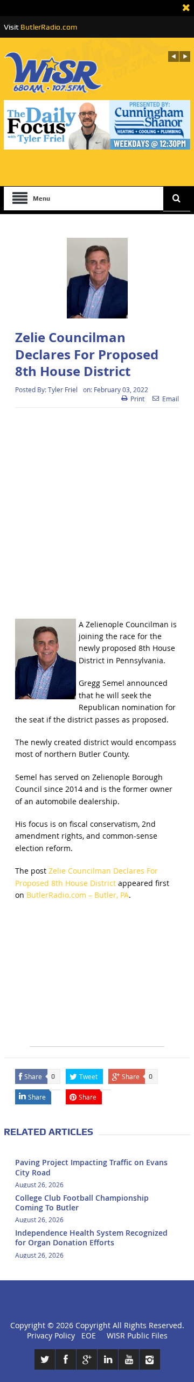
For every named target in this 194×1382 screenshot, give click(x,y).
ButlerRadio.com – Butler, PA (77, 895)
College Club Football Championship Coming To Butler (82, 1203)
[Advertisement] (97, 513)
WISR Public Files (137, 1335)
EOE (86, 1335)
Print (137, 398)
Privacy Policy (51, 1335)
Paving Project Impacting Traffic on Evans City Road (91, 1167)
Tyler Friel (63, 389)
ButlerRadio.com (48, 27)
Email (170, 398)
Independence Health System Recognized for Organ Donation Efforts (91, 1238)
